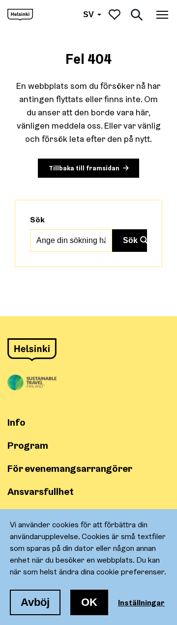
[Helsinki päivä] (20, 15)
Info (16, 422)
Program (27, 445)
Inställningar (141, 602)
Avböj (35, 602)
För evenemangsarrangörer (69, 468)
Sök (37, 219)
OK (89, 602)
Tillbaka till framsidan (84, 168)
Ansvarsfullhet (40, 491)
